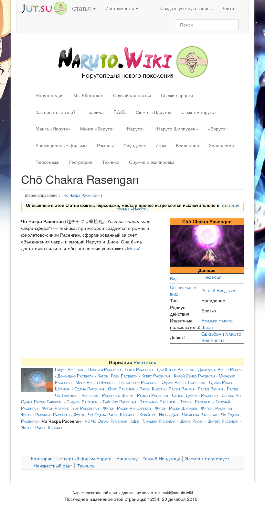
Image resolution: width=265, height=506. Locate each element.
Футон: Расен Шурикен (176, 408)
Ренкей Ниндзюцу (218, 290)
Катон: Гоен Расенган (118, 376)
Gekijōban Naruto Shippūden (221, 337)
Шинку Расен (191, 421)
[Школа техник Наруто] (44, 7)
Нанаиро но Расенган (138, 382)
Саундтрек (134, 145)
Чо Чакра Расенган (81, 195)
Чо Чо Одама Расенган (106, 421)
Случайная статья (132, 95)
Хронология (221, 145)
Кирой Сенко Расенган (194, 376)
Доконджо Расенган (76, 376)
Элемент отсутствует (207, 458)
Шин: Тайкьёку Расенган (153, 421)
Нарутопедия (50, 95)
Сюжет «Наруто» (154, 112)
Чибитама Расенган (199, 414)
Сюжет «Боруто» (199, 112)
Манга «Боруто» (97, 128)
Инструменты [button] (120, 8)
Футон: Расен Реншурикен (127, 408)
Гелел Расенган (139, 369)
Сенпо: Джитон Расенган (195, 395)
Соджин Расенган (83, 402)
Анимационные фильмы (61, 145)
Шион (207, 327)
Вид (173, 278)
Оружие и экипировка (152, 162)
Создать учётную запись (186, 8)
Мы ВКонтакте (88, 95)
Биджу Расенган (69, 369)
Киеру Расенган (156, 376)
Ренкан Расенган (152, 395)
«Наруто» (134, 128)
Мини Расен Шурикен (95, 382)
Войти (227, 8)
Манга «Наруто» (53, 128)
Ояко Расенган (121, 389)
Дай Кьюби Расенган (175, 369)
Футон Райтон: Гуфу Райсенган (70, 408)
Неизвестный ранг (53, 465)
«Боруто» (218, 128)
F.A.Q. (119, 112)
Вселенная (187, 145)
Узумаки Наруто (217, 320)
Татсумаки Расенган (158, 402)
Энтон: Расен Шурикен (42, 427)
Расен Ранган (181, 389)
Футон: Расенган (216, 408)
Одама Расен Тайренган (183, 382)
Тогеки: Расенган (196, 402)
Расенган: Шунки (117, 395)
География (80, 162)
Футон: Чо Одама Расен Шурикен (104, 414)
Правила (94, 112)
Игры (160, 145)
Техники (110, 162)
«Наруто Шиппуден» (176, 128)
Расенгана (144, 362)
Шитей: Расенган (222, 421)
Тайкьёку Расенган (119, 402)
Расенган (89, 395)
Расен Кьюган (152, 389)
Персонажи (47, 162)
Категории (42, 458)
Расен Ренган (210, 389)
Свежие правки (177, 95)
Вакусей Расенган (104, 369)
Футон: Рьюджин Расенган (45, 414)
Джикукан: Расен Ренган (220, 369)
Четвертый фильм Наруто (84, 458)
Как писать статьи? (56, 112)
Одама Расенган (89, 389)
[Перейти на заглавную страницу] (133, 62)
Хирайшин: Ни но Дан (158, 414)
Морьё (133, 248)
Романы (105, 145)
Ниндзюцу (211, 277)
